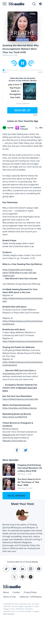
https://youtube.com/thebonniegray (19, 408)
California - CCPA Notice (30, 597)
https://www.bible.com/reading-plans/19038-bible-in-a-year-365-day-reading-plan (19, 272)
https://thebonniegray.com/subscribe (20, 399)
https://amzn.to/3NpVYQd (14, 417)
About (6, 592)
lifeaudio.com (8, 434)
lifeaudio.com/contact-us (14, 440)
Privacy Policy (30, 592)
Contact (16, 592)
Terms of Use (9, 597)
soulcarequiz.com (10, 373)
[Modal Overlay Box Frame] (22, 96)
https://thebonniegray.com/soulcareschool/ (23, 341)
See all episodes (16, 495)
